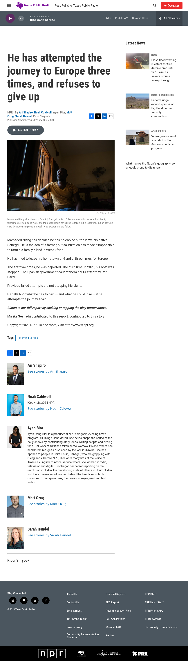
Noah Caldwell (43, 112)
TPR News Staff (154, 602)
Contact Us (73, 602)
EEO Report (112, 602)
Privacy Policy (74, 627)
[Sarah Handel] (15, 538)
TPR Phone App (154, 610)
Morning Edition (28, 337)
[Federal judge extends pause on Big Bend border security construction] (137, 101)
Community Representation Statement (83, 636)
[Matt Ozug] (15, 507)
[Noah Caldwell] (15, 405)
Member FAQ (113, 627)
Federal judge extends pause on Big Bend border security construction (162, 108)
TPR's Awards (153, 619)
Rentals (110, 635)
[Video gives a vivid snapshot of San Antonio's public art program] (137, 137)
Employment (74, 610)
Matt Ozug (36, 498)
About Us (72, 594)
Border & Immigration (162, 94)
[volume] (21, 18)
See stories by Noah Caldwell (50, 408)
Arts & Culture (158, 130)
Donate (173, 6)
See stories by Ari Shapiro (47, 371)
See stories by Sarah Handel (49, 535)
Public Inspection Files (118, 610)
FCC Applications (115, 619)
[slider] (27, 18)
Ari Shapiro (26, 112)
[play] (10, 18)
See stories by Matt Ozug (47, 504)
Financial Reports (116, 594)
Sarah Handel (23, 116)
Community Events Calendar (161, 627)
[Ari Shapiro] (15, 374)
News (154, 54)
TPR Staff (151, 594)
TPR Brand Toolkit (77, 619)
